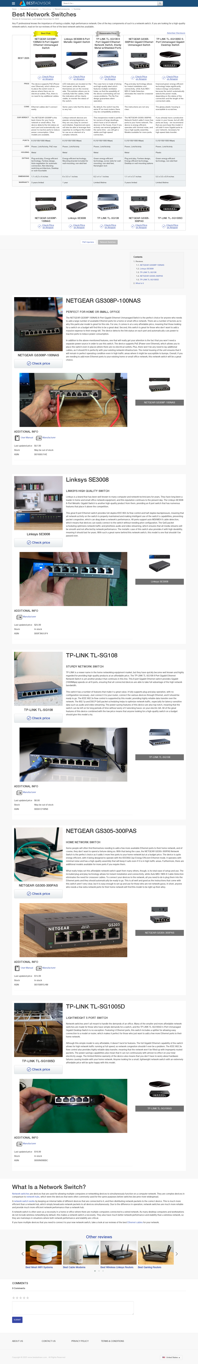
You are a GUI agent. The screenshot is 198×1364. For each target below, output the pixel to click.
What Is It (140, 283)
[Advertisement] (39, 271)
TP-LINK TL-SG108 (148, 272)
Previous (23, 1254)
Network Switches (108, 242)
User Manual (27, 438)
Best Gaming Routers (149, 1267)
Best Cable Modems (74, 1267)
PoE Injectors (88, 242)
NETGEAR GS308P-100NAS (152, 265)
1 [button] (95, 1271)
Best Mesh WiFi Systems (39, 1267)
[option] (43, 1255)
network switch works (24, 1201)
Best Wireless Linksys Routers (116, 1267)
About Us (17, 1341)
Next (177, 1254)
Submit (17, 1320)
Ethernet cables (135, 1223)
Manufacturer (48, 438)
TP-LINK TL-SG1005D (149, 280)
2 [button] (99, 1271)
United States (172, 1357)
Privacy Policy (80, 1341)
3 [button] (103, 1271)
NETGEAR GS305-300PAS (151, 276)
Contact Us (48, 1341)
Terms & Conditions (112, 1341)
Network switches (20, 1194)
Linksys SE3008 (147, 269)
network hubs (33, 1197)
